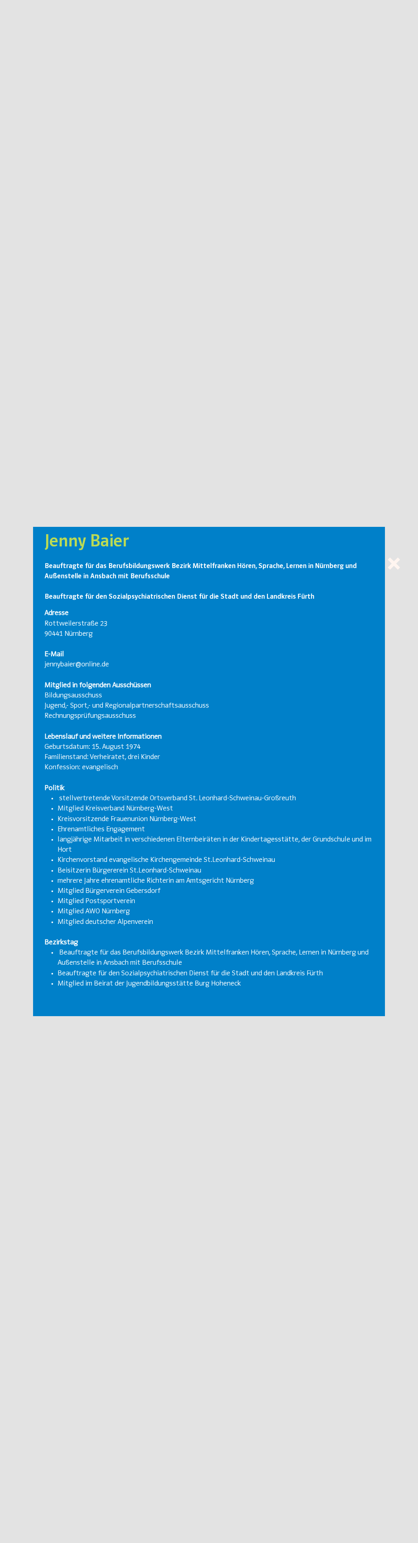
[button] (394, 563)
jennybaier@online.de (76, 664)
